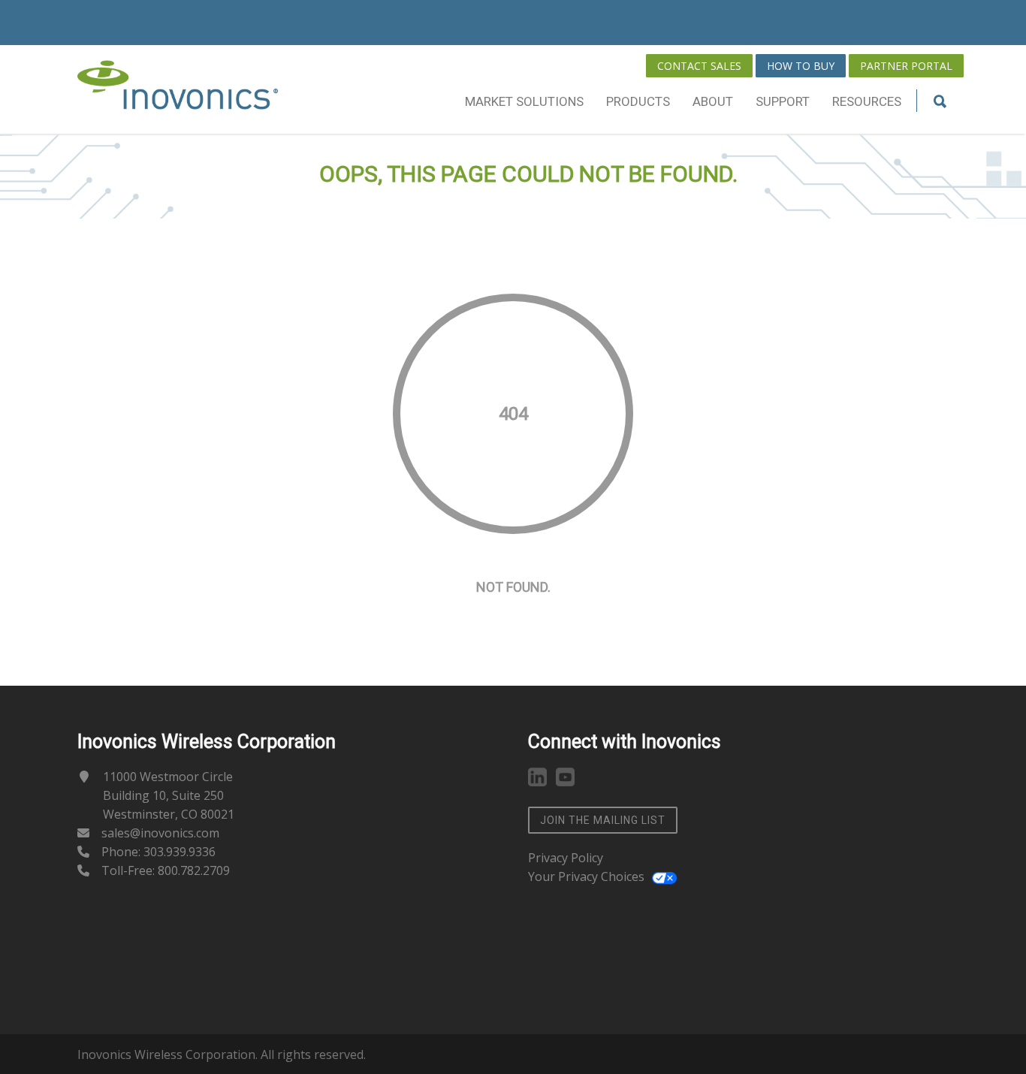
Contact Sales (699, 66)
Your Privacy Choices (586, 876)
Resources (866, 101)
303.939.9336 (179, 851)
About (713, 101)
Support (783, 101)
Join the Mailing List (602, 820)
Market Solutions (524, 101)
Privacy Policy (565, 857)
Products (638, 101)
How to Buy (800, 66)
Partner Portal (906, 66)
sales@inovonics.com (160, 833)
